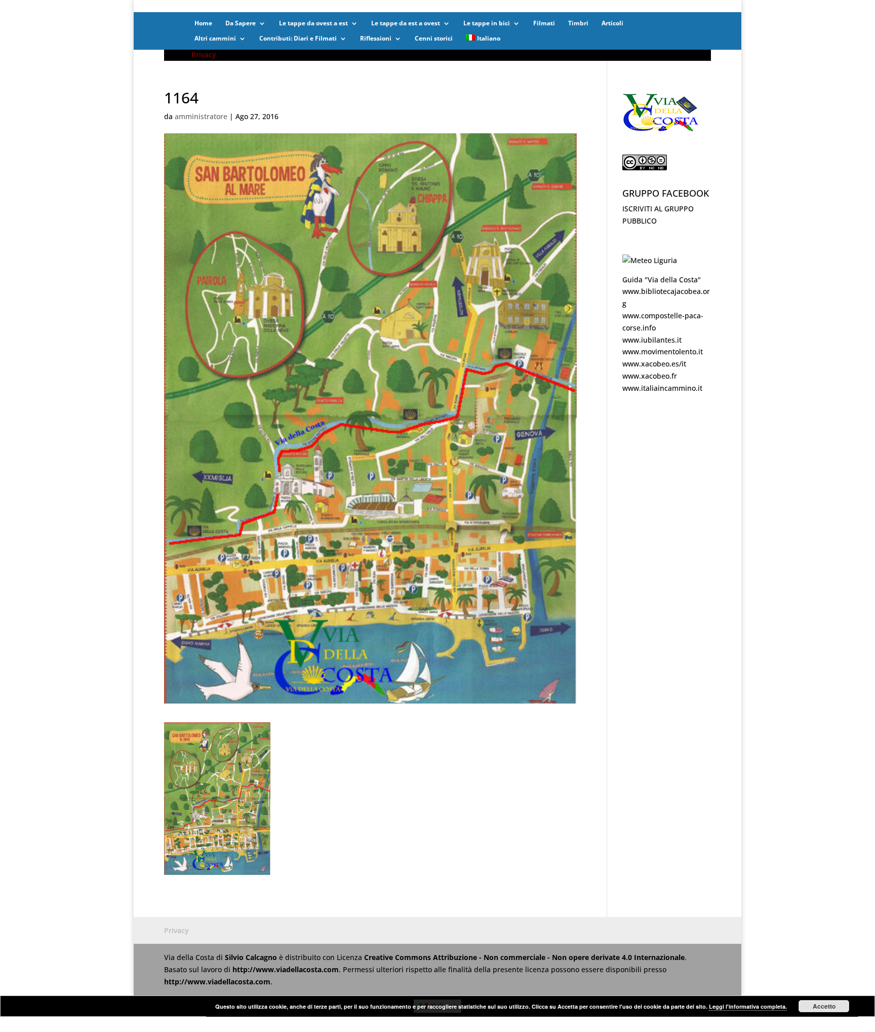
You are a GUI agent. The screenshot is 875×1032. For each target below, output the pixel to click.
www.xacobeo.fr (649, 376)
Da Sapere (240, 23)
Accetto (824, 1006)
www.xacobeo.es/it (654, 363)
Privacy (203, 54)
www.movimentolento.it (662, 351)
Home (203, 23)
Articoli (612, 23)
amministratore (201, 116)
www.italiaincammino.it (662, 388)
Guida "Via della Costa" (661, 279)
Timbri (578, 23)
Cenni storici (434, 39)
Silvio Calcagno (252, 957)
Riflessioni (375, 39)
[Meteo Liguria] (649, 260)
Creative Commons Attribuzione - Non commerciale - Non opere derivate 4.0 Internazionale (524, 957)
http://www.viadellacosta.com (285, 969)
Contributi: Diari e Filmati (298, 39)
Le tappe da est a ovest (405, 23)
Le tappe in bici (486, 23)
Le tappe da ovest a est (313, 23)
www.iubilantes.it (652, 340)
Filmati (544, 23)
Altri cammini (215, 39)
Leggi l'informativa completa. (748, 1006)
